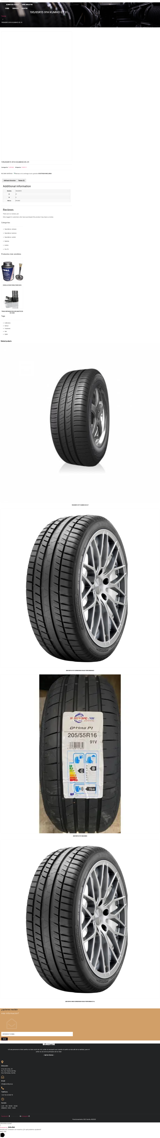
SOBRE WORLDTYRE (27, 4)
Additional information (10, 180)
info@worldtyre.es (7, 1084)
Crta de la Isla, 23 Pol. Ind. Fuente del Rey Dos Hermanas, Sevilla (8, 1071)
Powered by (4, 1127)
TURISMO (11, 167)
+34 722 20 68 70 (7, 1095)
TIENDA (7, 8)
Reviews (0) (21, 180)
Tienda (3, 16)
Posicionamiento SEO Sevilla (81, 1119)
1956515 (24, 167)
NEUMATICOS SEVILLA (12, 4)
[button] (5, 2)
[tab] (9, 180)
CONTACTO (15, 8)
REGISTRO (24, 8)
